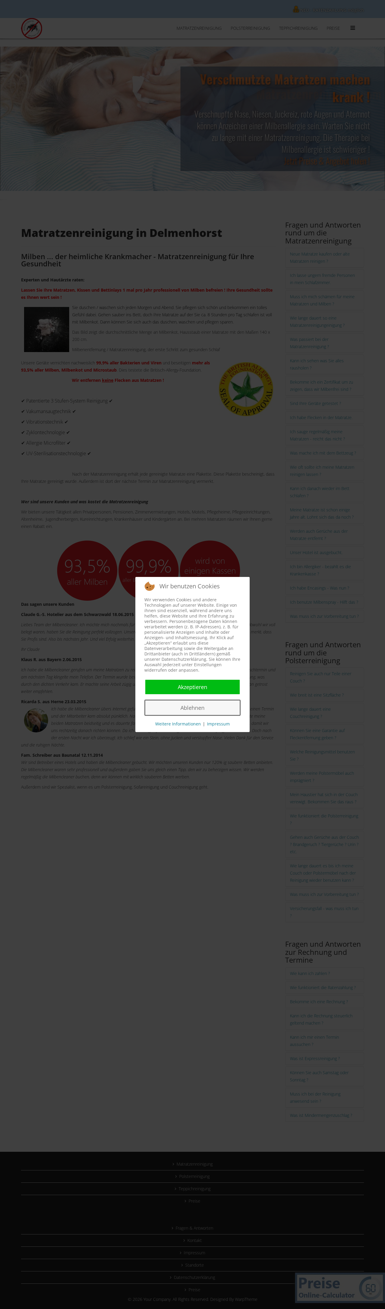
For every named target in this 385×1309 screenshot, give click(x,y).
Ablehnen (192, 707)
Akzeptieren (192, 687)
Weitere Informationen (178, 724)
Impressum (218, 724)
